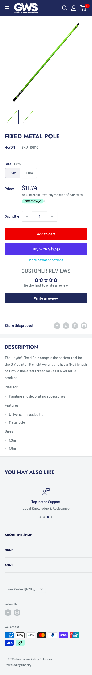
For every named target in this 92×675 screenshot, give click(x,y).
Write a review (46, 298)
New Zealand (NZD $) (21, 589)
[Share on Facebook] (57, 325)
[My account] (73, 8)
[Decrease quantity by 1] (27, 216)
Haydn (10, 147)
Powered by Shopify (18, 665)
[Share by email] (84, 325)
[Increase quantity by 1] (52, 216)
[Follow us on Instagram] (17, 612)
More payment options (46, 260)
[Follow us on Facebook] (8, 612)
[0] (83, 8)
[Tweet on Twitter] (75, 325)
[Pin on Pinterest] (66, 325)
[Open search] (64, 8)
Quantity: (12, 216)
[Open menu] (7, 8)
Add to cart (46, 233)
